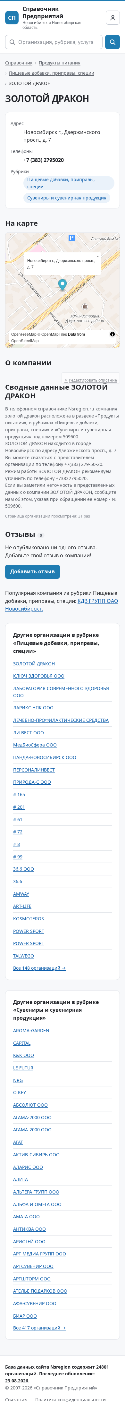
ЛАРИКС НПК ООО (33, 708)
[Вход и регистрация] (113, 18)
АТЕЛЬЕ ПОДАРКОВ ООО (40, 1291)
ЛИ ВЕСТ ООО (28, 733)
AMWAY (21, 894)
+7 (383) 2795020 (43, 160)
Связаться (16, 1399)
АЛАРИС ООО (28, 1167)
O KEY (19, 1092)
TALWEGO (23, 956)
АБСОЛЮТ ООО (30, 1105)
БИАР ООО (25, 1316)
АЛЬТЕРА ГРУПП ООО (36, 1192)
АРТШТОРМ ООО (32, 1279)
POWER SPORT (28, 931)
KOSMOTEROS (28, 919)
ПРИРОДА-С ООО (32, 782)
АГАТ (18, 1142)
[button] (62, 285)
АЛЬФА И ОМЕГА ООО (37, 1204)
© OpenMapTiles (52, 334)
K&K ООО (23, 1055)
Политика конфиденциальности (70, 1399)
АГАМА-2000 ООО (32, 1117)
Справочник (18, 63)
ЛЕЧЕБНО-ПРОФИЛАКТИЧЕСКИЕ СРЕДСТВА (61, 720)
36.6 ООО (23, 869)
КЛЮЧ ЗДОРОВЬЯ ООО (38, 676)
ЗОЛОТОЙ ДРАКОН (34, 664)
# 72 (17, 832)
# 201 (19, 807)
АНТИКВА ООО (29, 1229)
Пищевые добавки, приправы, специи (51, 73)
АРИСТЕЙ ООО (29, 1241)
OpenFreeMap (24, 334)
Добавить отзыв (32, 571)
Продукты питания (59, 63)
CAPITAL (21, 1043)
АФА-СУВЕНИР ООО (34, 1303)
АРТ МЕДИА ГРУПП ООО (39, 1254)
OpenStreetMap (25, 340)
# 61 (17, 819)
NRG (18, 1080)
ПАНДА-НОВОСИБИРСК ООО (44, 757)
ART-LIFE (22, 906)
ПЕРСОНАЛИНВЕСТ (34, 770)
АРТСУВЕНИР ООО (33, 1266)
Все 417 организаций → (39, 1328)
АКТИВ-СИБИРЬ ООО (36, 1155)
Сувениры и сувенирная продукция (66, 198)
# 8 (16, 844)
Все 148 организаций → (39, 968)
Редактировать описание (90, 380)
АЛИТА (20, 1179)
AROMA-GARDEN (31, 1030)
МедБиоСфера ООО (35, 745)
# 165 (19, 794)
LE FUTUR (23, 1068)
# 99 (17, 857)
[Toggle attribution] (112, 334)
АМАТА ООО (26, 1216)
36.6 (17, 881)
